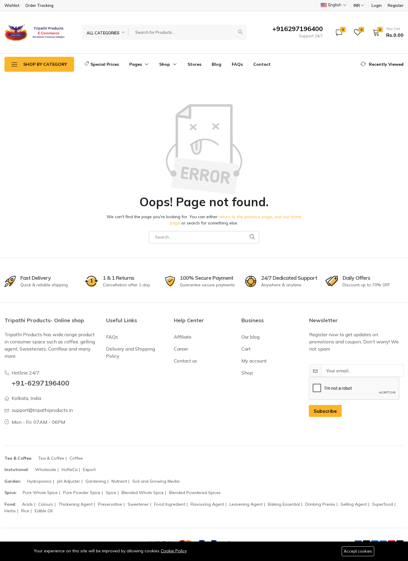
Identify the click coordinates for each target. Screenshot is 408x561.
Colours (45, 504)
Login (377, 5)
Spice (111, 492)
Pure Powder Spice (81, 492)
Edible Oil (44, 510)
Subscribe (325, 411)
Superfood (382, 504)
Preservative (110, 504)
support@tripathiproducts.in (42, 410)
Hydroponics (39, 481)
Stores (194, 64)
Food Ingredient (169, 504)
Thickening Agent (76, 504)
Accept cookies (358, 551)
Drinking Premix (320, 504)
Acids (27, 504)
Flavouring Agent (207, 504)
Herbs (10, 510)
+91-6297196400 (40, 382)
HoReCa (70, 469)
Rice (25, 510)
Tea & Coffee (51, 458)
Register (396, 5)
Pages (136, 64)
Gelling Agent (353, 504)
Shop (165, 64)
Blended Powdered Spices (195, 492)
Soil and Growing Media (156, 481)
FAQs (237, 64)
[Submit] (240, 32)
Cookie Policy (174, 551)
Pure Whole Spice (40, 492)
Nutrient (119, 481)
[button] (386, 32)
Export (89, 469)
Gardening (95, 481)
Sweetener (138, 504)
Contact (262, 64)
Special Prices (105, 64)
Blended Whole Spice (143, 492)
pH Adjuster (68, 481)
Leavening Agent (246, 504)
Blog (216, 64)
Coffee (76, 458)
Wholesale (45, 469)
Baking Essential (284, 504)
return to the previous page (245, 216)
